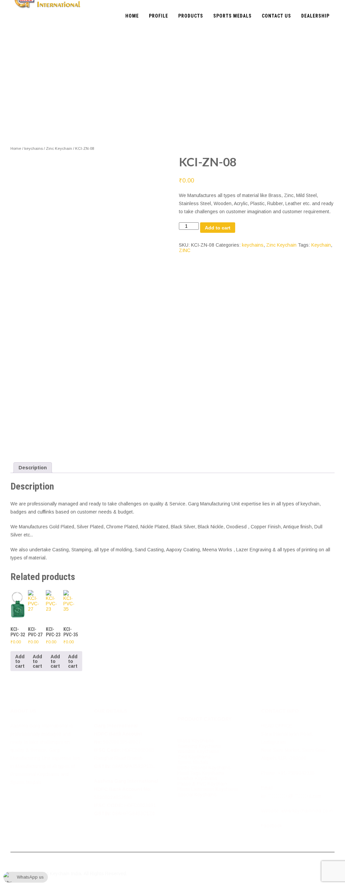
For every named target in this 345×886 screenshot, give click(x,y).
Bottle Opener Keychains (204, 767)
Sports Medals (193, 762)
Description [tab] (33, 467)
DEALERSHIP (315, 16)
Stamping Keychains (199, 746)
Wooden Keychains (198, 751)
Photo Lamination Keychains (208, 789)
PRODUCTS (190, 16)
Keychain (321, 245)
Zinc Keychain (59, 148)
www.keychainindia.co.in (307, 810)
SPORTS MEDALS (232, 16)
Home (15, 148)
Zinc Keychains (194, 756)
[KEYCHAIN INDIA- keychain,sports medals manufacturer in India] (47, 2)
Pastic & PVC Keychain (202, 783)
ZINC (184, 250)
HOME (132, 16)
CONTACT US (276, 16)
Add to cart (217, 227)
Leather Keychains (197, 778)
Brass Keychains (196, 740)
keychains (33, 148)
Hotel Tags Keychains (201, 773)
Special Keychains (197, 794)
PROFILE (158, 16)
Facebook (271, 825)
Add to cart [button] (20, 661)
